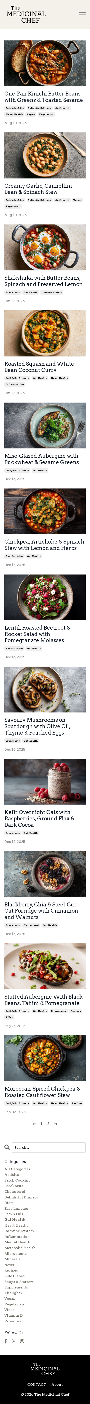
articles (11, 1174)
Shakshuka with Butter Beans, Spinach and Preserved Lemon (43, 281)
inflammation (15, 384)
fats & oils (13, 1214)
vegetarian (46, 114)
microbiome (59, 1011)
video (9, 1017)
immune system (52, 292)
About (57, 1384)
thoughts (13, 1293)
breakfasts (13, 292)
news (9, 1265)
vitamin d (13, 1315)
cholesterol (31, 925)
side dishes (14, 1276)
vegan (31, 114)
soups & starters (19, 1282)
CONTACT (36, 1384)
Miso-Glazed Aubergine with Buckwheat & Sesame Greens (41, 459)
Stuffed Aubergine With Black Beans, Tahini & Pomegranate (43, 1000)
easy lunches (14, 556)
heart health (14, 114)
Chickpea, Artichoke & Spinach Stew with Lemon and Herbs (44, 545)
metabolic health (20, 1248)
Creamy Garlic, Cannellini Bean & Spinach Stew (38, 189)
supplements (16, 1287)
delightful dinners (39, 108)
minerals (12, 1259)
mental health (17, 1242)
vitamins (12, 1321)
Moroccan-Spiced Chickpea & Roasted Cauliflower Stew (42, 1092)
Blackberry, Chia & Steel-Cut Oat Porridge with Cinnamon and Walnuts (41, 911)
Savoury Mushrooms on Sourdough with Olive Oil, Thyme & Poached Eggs (37, 726)
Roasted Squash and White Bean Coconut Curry (39, 367)
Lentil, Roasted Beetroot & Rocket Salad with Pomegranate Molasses (37, 634)
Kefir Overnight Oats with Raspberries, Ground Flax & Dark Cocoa (39, 818)
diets (9, 1203)
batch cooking (15, 108)
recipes (76, 1011)
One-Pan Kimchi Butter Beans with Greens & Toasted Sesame (43, 97)
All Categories (17, 1169)
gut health (62, 108)
